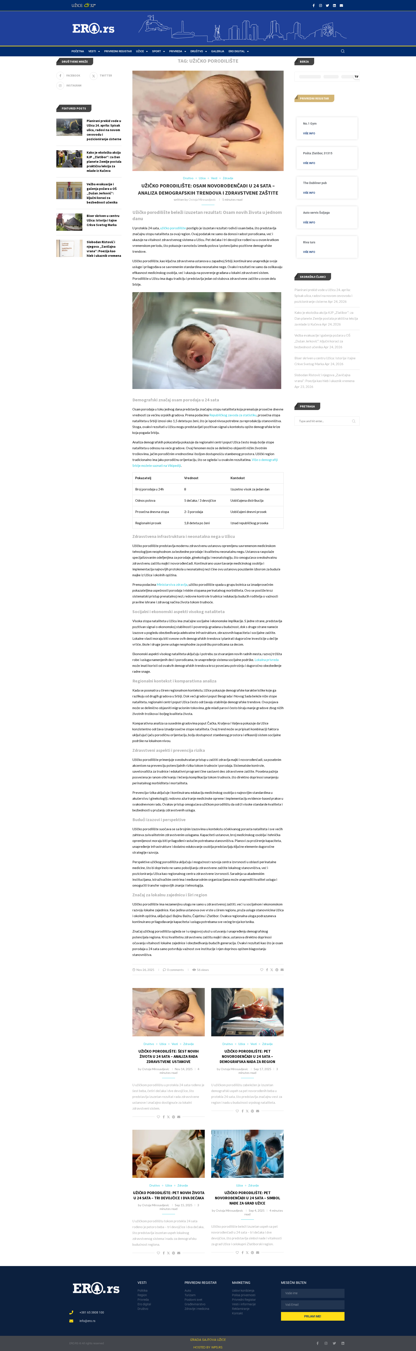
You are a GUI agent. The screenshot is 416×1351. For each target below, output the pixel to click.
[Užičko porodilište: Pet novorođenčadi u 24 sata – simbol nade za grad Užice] (247, 1154)
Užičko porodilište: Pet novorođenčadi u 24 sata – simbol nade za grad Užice (247, 1198)
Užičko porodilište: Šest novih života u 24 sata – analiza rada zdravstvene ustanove (168, 1056)
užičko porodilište (173, 228)
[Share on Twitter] (271, 970)
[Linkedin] (334, 5)
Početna (78, 51)
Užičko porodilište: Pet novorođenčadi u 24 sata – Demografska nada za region (247, 1056)
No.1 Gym (310, 123)
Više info (309, 133)
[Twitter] (327, 5)
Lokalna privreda (267, 660)
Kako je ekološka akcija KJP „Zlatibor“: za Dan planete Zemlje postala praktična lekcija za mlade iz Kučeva (326, 318)
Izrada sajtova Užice (208, 1339)
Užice (140, 51)
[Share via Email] (282, 970)
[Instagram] (320, 5)
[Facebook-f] (313, 5)
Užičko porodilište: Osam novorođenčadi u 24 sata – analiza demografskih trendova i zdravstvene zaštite (208, 189)
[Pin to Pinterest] (276, 970)
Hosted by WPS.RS (208, 1347)
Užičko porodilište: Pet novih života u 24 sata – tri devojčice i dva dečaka (168, 1195)
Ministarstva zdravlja (172, 584)
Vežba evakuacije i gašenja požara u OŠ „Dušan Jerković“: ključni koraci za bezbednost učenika (322, 341)
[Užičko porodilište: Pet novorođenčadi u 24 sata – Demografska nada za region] (247, 1012)
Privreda (175, 51)
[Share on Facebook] (267, 970)
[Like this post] (261, 970)
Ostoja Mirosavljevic (202, 199)
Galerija (217, 51)
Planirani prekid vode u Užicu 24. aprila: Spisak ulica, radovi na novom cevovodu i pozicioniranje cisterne (323, 295)
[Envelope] (341, 5)
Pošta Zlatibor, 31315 (317, 153)
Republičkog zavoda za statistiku (233, 415)
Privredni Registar (118, 51)
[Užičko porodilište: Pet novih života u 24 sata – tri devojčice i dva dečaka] (168, 1154)
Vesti (92, 51)
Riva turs (309, 242)
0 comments (175, 970)
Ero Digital (237, 51)
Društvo (196, 51)
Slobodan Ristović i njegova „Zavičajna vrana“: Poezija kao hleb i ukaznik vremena (104, 249)
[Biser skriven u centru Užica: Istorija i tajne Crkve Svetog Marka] (69, 222)
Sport (156, 51)
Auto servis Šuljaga (316, 212)
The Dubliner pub (315, 183)
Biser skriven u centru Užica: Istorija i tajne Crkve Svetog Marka (103, 220)
